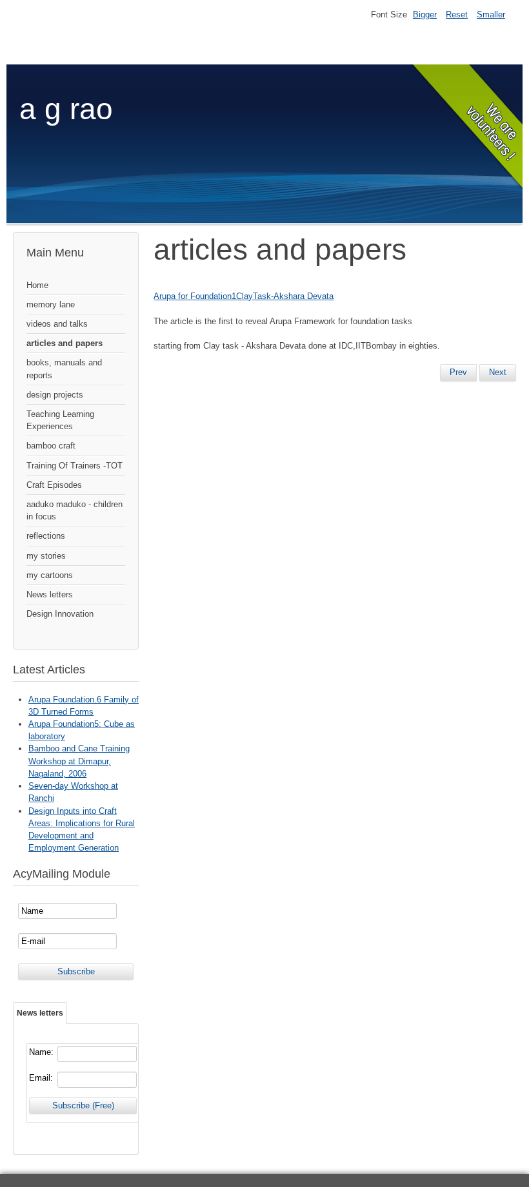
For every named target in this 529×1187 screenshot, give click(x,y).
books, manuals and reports (64, 369)
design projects (54, 395)
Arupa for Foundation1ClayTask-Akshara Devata (244, 296)
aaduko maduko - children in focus (74, 510)
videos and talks (57, 324)
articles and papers (64, 343)
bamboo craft (50, 445)
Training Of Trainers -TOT (74, 465)
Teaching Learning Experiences (60, 420)
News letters (49, 594)
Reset (457, 14)
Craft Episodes (54, 485)
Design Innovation (60, 614)
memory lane (50, 304)
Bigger (425, 14)
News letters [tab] (40, 1013)
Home (37, 285)
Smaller (491, 14)
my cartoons (49, 575)
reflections (45, 536)
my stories (46, 556)
